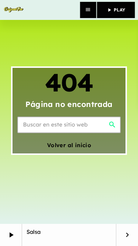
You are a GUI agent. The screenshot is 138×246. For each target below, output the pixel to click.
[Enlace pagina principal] (13, 9)
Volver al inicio (69, 145)
